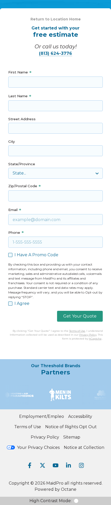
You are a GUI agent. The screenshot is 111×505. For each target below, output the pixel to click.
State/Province (21, 164)
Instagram (81, 465)
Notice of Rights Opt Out (71, 426)
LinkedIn (68, 465)
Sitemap (71, 437)
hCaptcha (95, 338)
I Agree (21, 303)
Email (13, 210)
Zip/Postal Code (22, 186)
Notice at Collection (84, 447)
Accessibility (80, 416)
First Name (18, 72)
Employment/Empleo (41, 416)
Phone (14, 232)
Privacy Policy (88, 334)
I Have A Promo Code (36, 254)
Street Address (22, 119)
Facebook (29, 465)
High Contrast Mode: (50, 500)
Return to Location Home (55, 19)
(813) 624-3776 (55, 53)
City (11, 141)
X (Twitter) (42, 465)
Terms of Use (77, 331)
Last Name (18, 96)
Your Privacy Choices (38, 447)
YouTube (55, 465)
